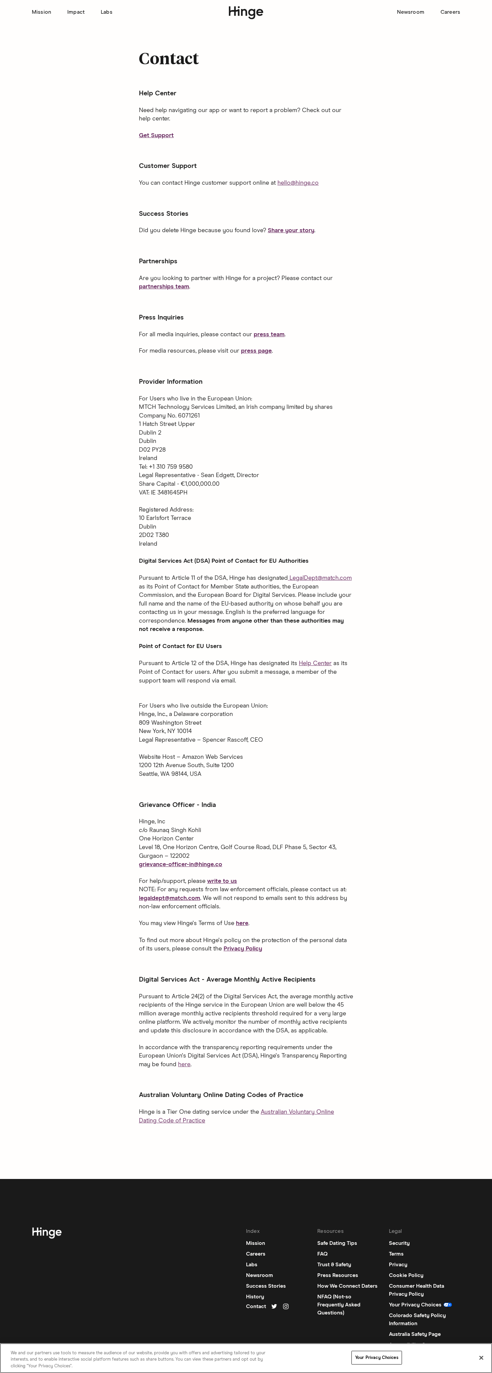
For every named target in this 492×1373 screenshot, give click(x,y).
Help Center (315, 663)
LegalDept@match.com (320, 578)
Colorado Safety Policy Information (417, 1319)
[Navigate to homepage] (47, 1234)
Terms (396, 1254)
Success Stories (266, 1286)
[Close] (481, 1357)
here (184, 1065)
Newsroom (410, 12)
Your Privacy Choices (376, 1357)
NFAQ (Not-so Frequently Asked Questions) (338, 1304)
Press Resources (337, 1275)
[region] (246, 1358)
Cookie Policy (406, 1275)
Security (399, 1243)
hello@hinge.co (298, 183)
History (255, 1296)
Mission (41, 12)
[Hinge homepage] (246, 12)
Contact (256, 1306)
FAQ (322, 1254)
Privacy (398, 1264)
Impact (76, 12)
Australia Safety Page (415, 1334)
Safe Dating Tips (337, 1243)
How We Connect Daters (347, 1286)
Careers (450, 12)
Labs (106, 12)
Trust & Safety (334, 1264)
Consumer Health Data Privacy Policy (416, 1290)
